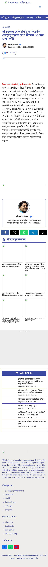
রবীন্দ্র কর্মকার (14, 44)
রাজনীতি (7, 27)
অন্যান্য (29, 17)
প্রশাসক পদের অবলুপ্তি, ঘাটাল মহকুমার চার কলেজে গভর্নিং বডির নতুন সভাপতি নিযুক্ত (30, 381)
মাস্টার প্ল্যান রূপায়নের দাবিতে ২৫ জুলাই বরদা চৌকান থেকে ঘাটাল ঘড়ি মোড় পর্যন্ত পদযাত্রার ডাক (35, 267)
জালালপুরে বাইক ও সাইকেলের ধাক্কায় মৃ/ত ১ (32, 422)
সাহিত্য (38, 17)
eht (36, 558)
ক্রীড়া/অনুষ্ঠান (18, 17)
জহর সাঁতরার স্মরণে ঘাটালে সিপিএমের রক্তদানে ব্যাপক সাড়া (12, 294)
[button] (40, 7)
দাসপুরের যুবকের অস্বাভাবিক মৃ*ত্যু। (31, 399)
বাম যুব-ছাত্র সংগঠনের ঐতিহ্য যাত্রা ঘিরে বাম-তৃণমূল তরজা (11, 265)
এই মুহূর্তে (5, 17)
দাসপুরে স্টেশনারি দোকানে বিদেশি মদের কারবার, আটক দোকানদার (31, 391)
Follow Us (11, 53)
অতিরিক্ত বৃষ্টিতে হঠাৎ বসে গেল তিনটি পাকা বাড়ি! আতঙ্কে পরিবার (32, 413)
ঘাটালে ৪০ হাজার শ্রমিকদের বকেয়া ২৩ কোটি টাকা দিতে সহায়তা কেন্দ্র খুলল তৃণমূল (11, 320)
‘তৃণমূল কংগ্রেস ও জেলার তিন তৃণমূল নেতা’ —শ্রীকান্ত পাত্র (34, 294)
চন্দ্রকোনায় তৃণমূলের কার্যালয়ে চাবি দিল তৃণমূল (34, 319)
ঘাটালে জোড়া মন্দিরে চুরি (27, 405)
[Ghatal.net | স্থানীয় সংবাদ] (20, 6)
